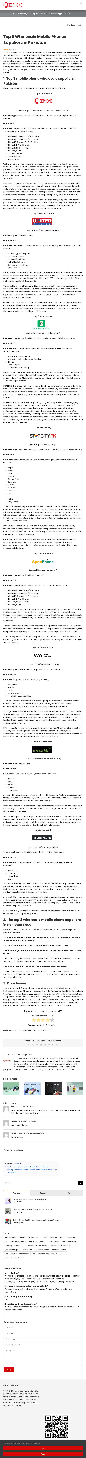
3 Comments (41, 1030)
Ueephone (8, 1030)
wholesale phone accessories (17, 1254)
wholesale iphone (42, 1250)
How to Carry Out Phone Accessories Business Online (35, 1220)
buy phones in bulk (67, 1237)
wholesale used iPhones (14, 1258)
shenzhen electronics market (35, 1245)
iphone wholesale (69, 1241)
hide (18, 1164)
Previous (71, 25)
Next (79, 25)
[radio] (34, 1020)
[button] (5, 1088)
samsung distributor (13, 1245)
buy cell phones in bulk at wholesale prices (22, 1237)
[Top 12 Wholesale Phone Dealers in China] (8, 1199)
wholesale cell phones (59, 1245)
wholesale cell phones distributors (18, 1250)
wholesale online (59, 1250)
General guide (30, 1030)
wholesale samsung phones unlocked (47, 1254)
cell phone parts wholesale (15, 1241)
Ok (43, 1448)
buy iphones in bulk (49, 1237)
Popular (16, 1193)
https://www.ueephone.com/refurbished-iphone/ (47, 110)
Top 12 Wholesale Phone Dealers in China (30, 1199)
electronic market (36, 1241)
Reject (43, 1454)
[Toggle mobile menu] (81, 3)
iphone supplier (53, 1241)
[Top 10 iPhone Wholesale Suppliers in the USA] (8, 1209)
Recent (43, 1193)
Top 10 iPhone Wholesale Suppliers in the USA (32, 1209)
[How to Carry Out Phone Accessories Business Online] (8, 1220)
